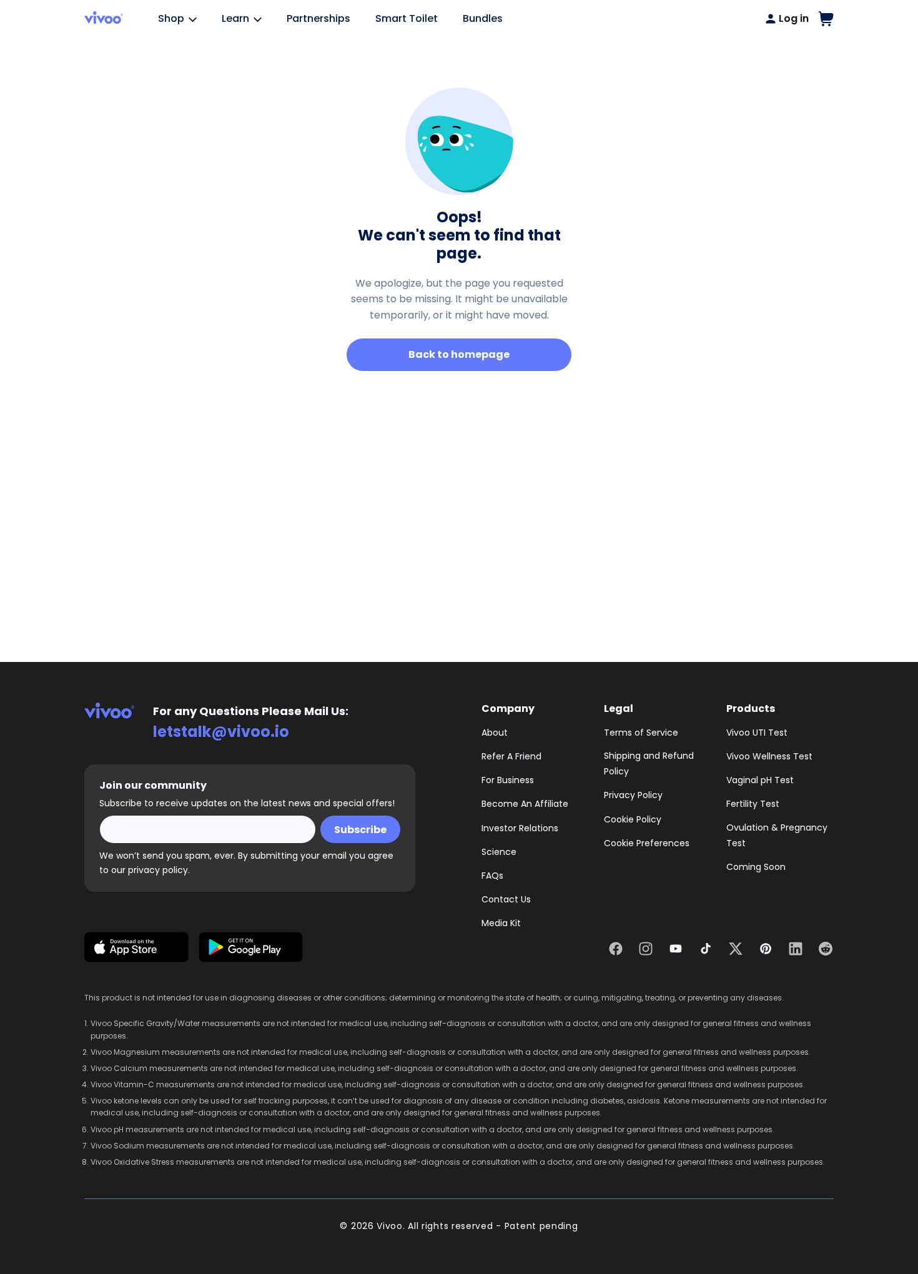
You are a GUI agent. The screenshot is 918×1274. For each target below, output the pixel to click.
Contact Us (506, 899)
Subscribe (360, 829)
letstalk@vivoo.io (221, 731)
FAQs (492, 875)
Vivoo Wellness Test (769, 756)
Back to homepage (459, 354)
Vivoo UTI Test (756, 732)
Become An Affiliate (524, 803)
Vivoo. (391, 1226)
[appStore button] (136, 949)
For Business (507, 780)
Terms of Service (641, 732)
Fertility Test (752, 803)
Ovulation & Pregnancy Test (776, 835)
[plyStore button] (251, 949)
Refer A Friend (511, 756)
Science (498, 852)
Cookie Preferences (646, 843)
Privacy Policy (633, 795)
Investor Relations (519, 828)
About (494, 732)
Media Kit (501, 923)
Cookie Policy (632, 819)
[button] (826, 18)
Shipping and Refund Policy (649, 763)
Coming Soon (756, 867)
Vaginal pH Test (760, 780)
